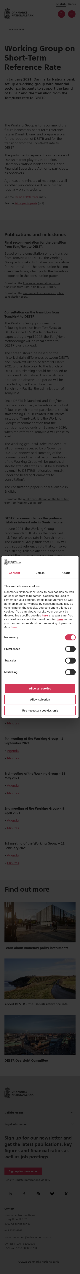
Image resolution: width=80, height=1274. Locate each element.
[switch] (70, 649)
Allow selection (40, 699)
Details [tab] (40, 572)
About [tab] (66, 572)
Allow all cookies (40, 688)
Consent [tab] (14, 572)
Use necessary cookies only (40, 710)
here (45, 615)
